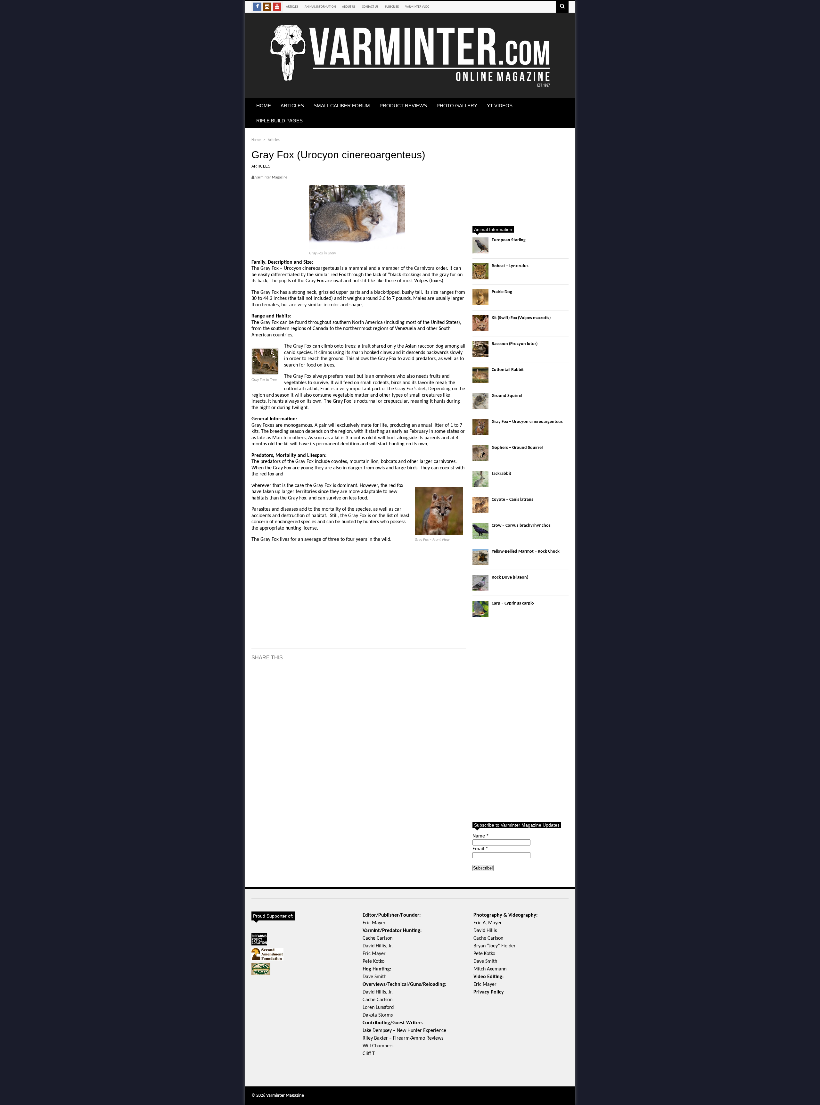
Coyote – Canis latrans (512, 499)
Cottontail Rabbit (508, 369)
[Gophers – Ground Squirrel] (480, 453)
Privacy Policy (488, 992)
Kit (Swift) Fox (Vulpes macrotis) (521, 318)
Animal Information (320, 7)
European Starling (509, 240)
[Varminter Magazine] (410, 86)
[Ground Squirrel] (480, 401)
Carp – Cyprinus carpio (513, 603)
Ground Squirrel (507, 395)
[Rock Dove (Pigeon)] (480, 583)
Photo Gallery (457, 105)
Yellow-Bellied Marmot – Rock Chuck (526, 551)
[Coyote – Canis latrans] (480, 505)
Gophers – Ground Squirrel (517, 447)
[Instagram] (267, 7)
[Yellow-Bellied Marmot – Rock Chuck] (480, 557)
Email (480, 849)
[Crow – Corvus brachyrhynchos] (480, 531)
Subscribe (392, 7)
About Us (349, 7)
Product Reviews (403, 105)
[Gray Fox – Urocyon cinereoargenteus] (480, 427)
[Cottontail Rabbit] (480, 375)
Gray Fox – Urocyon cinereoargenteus (527, 421)
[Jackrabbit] (480, 479)
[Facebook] (257, 7)
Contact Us (370, 7)
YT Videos (499, 105)
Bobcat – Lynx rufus (510, 266)
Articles (292, 7)
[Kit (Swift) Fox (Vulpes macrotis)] (480, 323)
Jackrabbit (501, 473)
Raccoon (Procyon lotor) (514, 344)
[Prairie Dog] (480, 297)
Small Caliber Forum (342, 105)
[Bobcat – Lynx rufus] (480, 271)
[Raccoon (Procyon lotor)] (480, 349)
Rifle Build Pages (279, 120)
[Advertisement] (359, 594)
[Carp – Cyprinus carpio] (480, 609)
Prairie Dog (502, 292)
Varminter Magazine (285, 1095)
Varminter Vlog (417, 7)
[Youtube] (277, 7)
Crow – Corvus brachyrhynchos (521, 525)
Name (480, 836)
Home (263, 105)
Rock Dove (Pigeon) (510, 577)
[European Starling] (480, 245)
